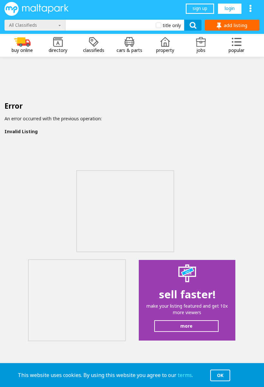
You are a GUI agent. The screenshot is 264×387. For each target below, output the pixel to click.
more (186, 326)
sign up (200, 8)
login (230, 8)
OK (220, 375)
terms (185, 375)
